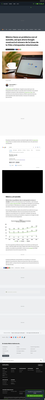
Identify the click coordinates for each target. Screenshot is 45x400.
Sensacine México (22, 391)
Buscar (41, 361)
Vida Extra (12, 371)
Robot (36, 29)
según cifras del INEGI (15, 203)
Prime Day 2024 (5, 351)
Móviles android (33, 351)
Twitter (35, 3)
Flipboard (18, 49)
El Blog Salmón (13, 381)
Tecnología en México (20, 351)
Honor (27, 29)
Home (14, 3)
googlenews (41, 3)
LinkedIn (22, 337)
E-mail (20, 49)
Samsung (19, 29)
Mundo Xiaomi (5, 377)
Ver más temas (6, 355)
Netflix (39, 29)
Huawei (10, 29)
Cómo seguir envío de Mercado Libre (32, 332)
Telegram (16, 337)
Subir (39, 365)
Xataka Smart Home (5, 375)
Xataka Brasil (5, 392)
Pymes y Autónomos (13, 383)
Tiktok (43, 3)
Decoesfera (5, 382)
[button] (13, 84)
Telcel (31, 353)
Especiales (4, 348)
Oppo (23, 29)
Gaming (10, 3)
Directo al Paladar (31, 370)
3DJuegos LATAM (14, 391)
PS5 (6, 29)
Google (23, 267)
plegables (14, 29)
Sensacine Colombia (21, 393)
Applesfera (4, 373)
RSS (18, 337)
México (4, 353)
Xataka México (5, 391)
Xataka (4, 370)
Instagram (39, 3)
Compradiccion (5, 384)
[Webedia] (42, 1)
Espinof (20, 371)
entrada (31, 248)
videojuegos (19, 353)
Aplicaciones (17, 267)
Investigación (5, 346)
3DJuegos (12, 370)
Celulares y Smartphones (21, 348)
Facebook (33, 3)
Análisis (18, 346)
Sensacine (21, 370)
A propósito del (9, 89)
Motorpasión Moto (39, 371)
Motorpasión (38, 370)
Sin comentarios (10, 49)
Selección (6, 3)
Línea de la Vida (28, 92)
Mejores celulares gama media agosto (18, 332)
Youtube (37, 3)
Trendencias (5, 381)
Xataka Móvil (5, 371)
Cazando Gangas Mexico (34, 346)
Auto (18, 3)
